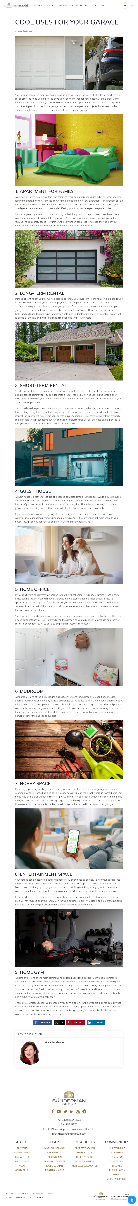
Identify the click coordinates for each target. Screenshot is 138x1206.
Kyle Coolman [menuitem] (54, 1166)
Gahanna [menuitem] (117, 1157)
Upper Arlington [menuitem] (117, 1179)
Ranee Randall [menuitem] (54, 1152)
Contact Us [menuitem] (22, 1170)
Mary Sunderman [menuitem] (54, 1148)
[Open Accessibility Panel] (132, 1200)
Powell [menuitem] (117, 1174)
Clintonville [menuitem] (117, 1148)
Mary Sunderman (25, 31)
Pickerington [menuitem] (117, 1170)
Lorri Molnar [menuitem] (54, 1157)
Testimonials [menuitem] (22, 1152)
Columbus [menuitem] (117, 1152)
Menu (132, 5)
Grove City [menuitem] (117, 1161)
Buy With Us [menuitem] (22, 1157)
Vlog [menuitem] (88, 5)
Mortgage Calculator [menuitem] (85, 1166)
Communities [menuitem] (65, 5)
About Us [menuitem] (99, 5)
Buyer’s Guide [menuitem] (85, 1152)
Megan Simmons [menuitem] (54, 1170)
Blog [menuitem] (79, 5)
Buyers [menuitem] (38, 5)
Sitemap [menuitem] (38, 1197)
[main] (69, 540)
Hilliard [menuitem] (117, 1166)
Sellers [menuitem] (50, 5)
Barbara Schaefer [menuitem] (54, 1161)
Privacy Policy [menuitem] (23, 1197)
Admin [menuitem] (9, 1197)
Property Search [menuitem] (85, 1148)
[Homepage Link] (16, 5)
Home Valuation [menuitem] (84, 1161)
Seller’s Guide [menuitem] (84, 1157)
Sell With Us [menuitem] (22, 1161)
